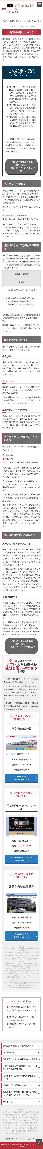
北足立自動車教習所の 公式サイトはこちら (21, 935)
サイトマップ (8, 1102)
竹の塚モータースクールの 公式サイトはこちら (21, 859)
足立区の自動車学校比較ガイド (20, 8)
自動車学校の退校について (20, 1020)
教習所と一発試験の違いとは (21, 1017)
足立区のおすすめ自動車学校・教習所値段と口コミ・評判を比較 (21, 166)
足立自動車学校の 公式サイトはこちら (21, 778)
